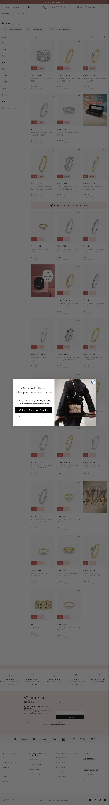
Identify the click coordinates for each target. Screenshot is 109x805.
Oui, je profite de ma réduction (32, 410)
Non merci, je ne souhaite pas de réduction (33, 417)
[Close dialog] (92, 382)
